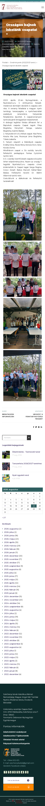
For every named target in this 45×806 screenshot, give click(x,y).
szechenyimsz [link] (8, 49)
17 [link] (5, 506)
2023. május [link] (9, 657)
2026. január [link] (9, 552)
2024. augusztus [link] (11, 610)
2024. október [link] (10, 603)
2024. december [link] (11, 596)
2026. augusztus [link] (11, 529)
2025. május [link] (9, 580)
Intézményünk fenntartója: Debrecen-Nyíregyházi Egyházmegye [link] (22, 1)
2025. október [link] (10, 563)
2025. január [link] (9, 593)
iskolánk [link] (13, 47)
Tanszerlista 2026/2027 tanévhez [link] (27, 464)
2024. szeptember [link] (12, 607)
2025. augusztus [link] (11, 569)
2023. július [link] (9, 651)
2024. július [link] (9, 613)
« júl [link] (4, 517)
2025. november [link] (11, 559)
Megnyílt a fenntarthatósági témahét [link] (34, 416)
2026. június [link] (9, 536)
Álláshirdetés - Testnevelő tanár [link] (26, 452)
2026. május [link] (9, 539)
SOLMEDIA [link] (20, 801)
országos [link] (20, 47)
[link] (11, 7)
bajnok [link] (37, 44)
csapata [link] (5, 47)
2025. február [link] (10, 590)
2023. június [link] (9, 654)
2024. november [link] (11, 600)
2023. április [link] (9, 661)
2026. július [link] (9, 532)
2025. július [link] (9, 573)
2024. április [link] (9, 624)
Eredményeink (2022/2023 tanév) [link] (16, 44)
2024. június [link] (9, 617)
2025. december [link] (11, 556)
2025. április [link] (9, 583)
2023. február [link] (10, 668)
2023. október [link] (10, 640)
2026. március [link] (10, 546)
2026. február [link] (10, 549)
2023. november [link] (11, 637)
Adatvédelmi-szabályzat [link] (15, 732)
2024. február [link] (10, 630)
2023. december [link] (11, 634)
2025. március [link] (10, 586)
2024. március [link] (10, 627)
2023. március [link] (10, 664)
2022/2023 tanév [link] (24, 41)
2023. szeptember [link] (12, 644)
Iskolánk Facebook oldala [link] (14, 766)
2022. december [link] (11, 674)
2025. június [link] (9, 576)
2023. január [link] (9, 671)
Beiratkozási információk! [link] (8, 415)
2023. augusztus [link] (11, 647)
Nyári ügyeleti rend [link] (20, 475)
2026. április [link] (9, 542)
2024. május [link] (9, 620)
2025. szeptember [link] (12, 566)
